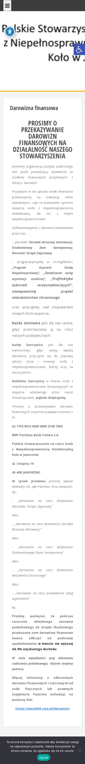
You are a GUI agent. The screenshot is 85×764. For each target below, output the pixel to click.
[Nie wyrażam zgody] (79, 750)
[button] (79, 49)
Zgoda (43, 757)
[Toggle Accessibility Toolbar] (10, 31)
